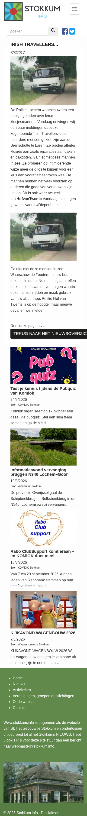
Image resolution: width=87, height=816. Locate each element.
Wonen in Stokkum (30, 486)
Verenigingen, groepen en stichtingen (43, 696)
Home (18, 678)
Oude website (24, 702)
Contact (19, 708)
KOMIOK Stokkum (29, 404)
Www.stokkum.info (18, 723)
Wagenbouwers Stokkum (33, 644)
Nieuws (19, 684)
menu (76, 9)
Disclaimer (49, 813)
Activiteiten (22, 690)
